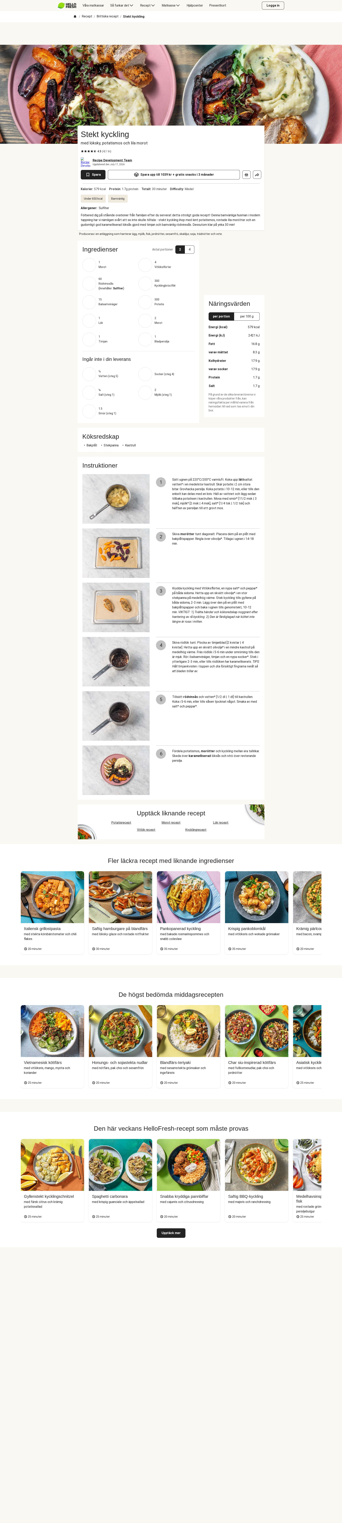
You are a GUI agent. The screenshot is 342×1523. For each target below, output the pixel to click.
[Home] (75, 16)
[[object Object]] (246, 175)
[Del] (257, 175)
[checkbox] (82, 151)
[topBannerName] (171, 33)
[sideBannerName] (234, 265)
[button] (138, 249)
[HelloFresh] (67, 6)
